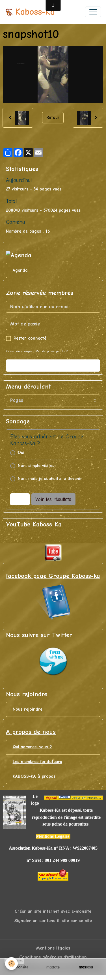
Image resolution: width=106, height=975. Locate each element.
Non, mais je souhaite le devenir (50, 478)
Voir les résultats (53, 499)
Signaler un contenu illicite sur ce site (53, 920)
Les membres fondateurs (37, 761)
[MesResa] (86, 967)
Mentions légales (53, 948)
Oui (21, 452)
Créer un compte (19, 351)
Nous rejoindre (27, 709)
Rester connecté (30, 338)
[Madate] (53, 967)
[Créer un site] (20, 967)
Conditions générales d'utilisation (53, 957)
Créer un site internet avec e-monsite (53, 911)
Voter (19, 499)
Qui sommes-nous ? (32, 746)
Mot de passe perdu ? (51, 351)
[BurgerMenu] (93, 12)
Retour (53, 117)
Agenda (20, 270)
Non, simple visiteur (37, 465)
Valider (53, 365)
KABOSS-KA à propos (34, 776)
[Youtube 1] (53, 552)
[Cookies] (11, 963)
